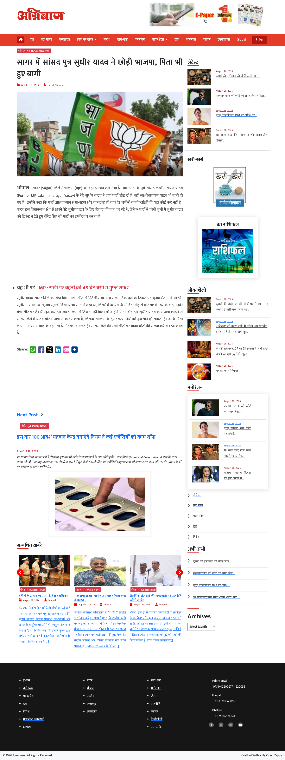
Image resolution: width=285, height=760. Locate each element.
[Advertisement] (100, 250)
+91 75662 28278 (224, 716)
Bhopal (223, 698)
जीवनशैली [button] (158, 39)
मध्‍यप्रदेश (64, 39)
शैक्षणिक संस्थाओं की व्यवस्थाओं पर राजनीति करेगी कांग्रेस (100, 598)
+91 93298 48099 (224, 701)
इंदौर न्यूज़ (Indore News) (34, 426)
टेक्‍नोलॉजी (224, 39)
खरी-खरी (122, 39)
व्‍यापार (207, 39)
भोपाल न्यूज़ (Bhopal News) (33, 51)
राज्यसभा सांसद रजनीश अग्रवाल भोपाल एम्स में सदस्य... (44, 598)
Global (241, 39)
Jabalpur (223, 713)
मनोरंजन (140, 39)
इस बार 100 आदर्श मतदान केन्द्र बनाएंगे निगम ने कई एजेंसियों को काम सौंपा (86, 437)
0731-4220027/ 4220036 (229, 686)
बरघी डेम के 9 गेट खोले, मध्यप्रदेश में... (151, 596)
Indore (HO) (228, 683)
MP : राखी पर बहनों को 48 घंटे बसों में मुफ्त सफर (84, 288)
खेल (176, 39)
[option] (44, 602)
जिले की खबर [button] (85, 39)
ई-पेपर (259, 40)
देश (32, 39)
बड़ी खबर (46, 39)
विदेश (107, 39)
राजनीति (191, 39)
